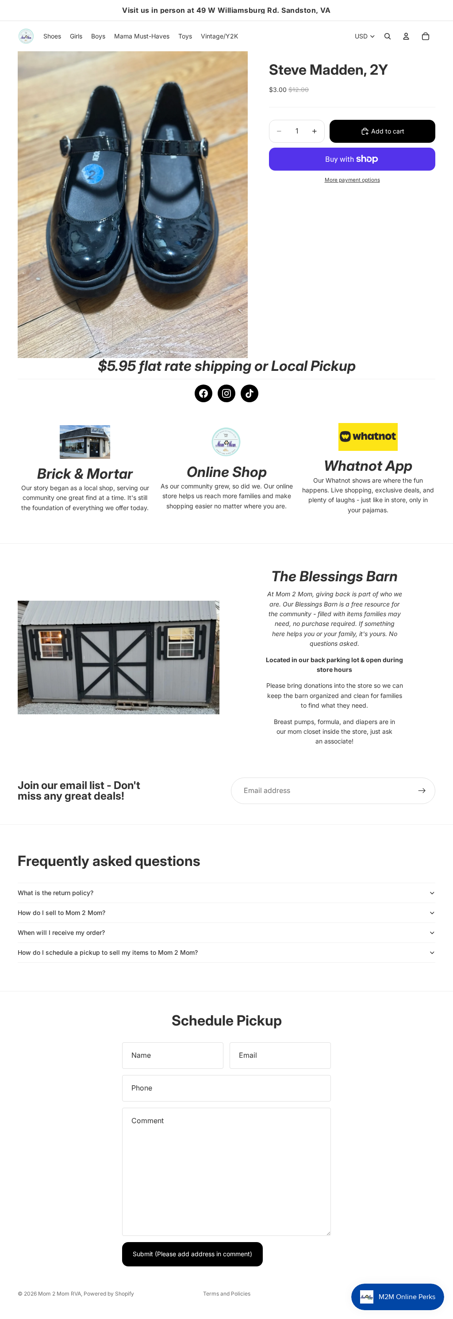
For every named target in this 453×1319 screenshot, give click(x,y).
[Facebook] (203, 393)
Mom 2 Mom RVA (59, 1293)
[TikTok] (249, 393)
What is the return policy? (55, 892)
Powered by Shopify (109, 1293)
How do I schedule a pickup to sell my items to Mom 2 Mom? (108, 952)
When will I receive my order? (61, 932)
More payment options (352, 180)
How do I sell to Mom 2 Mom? (61, 912)
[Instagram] (226, 393)
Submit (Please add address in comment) (192, 1254)
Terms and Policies (226, 1293)
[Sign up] (422, 790)
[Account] (406, 36)
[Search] (387, 36)
